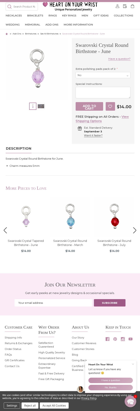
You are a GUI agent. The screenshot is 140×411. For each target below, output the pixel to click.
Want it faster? (93, 135)
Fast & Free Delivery (51, 373)
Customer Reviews (84, 343)
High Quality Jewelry (51, 352)
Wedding (13, 24)
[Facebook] (107, 339)
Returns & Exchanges (18, 343)
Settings (12, 405)
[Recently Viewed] (125, 6)
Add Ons (51, 24)
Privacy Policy (88, 398)
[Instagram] (123, 339)
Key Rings (69, 15)
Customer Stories (83, 349)
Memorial (32, 24)
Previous (5, 230)
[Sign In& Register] (117, 6)
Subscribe (109, 302)
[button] (130, 401)
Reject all (30, 405)
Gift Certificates (14, 360)
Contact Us (12, 366)
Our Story (78, 337)
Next (134, 230)
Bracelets (35, 15)
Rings (52, 15)
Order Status (13, 349)
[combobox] (22, 6)
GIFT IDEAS (101, 15)
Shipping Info (13, 337)
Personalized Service (51, 358)
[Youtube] (130, 339)
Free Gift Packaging (51, 379)
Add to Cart (89, 107)
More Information (78, 24)
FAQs (8, 354)
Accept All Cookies (54, 405)
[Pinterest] (115, 339)
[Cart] (132, 6)
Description (18, 148)
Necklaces (14, 15)
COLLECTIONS (123, 15)
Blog (75, 354)
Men (85, 15)
